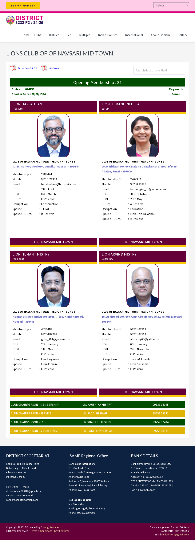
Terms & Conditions (41, 531)
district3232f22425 (25, 20)
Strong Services (50, 527)
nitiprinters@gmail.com (175, 534)
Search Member (23, 5)
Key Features (62, 531)
